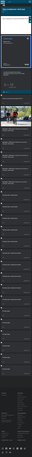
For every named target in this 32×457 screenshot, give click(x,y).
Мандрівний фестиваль (23, 433)
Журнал (4, 393)
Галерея (4, 437)
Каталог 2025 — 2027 (7, 440)
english (9, 1)
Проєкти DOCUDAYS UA (23, 431)
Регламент (20, 415)
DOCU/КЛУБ (20, 435)
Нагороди (19, 410)
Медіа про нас (5, 433)
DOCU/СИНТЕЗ (20, 402)
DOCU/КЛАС (20, 408)
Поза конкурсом (21, 397)
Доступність (20, 422)
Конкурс (19, 395)
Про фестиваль (21, 413)
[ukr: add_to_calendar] (27, 38)
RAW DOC (4, 418)
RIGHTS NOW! (20, 399)
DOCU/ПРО (19, 400)
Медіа (3, 431)
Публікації (4, 395)
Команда (19, 419)
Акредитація (5, 435)
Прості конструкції (22, 406)
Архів (18, 428)
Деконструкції (21, 404)
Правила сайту (21, 440)
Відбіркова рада (21, 417)
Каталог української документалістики (7, 421)
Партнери (19, 420)
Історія (19, 426)
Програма (20, 393)
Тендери (19, 424)
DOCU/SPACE (20, 437)
